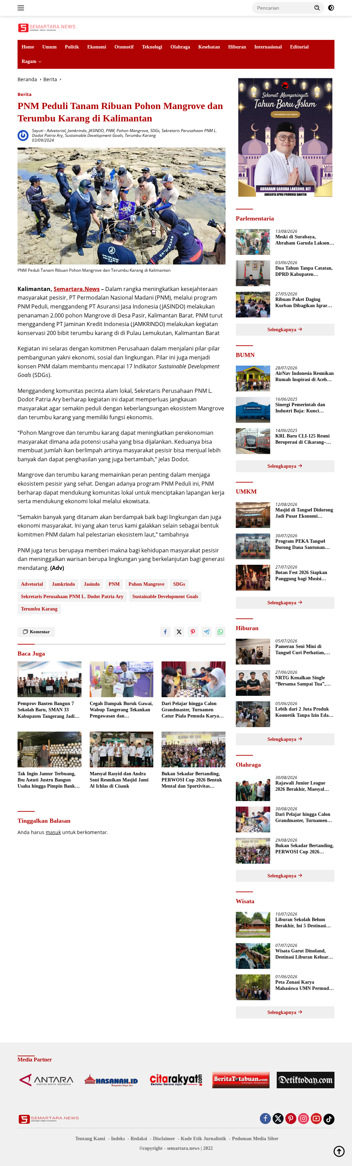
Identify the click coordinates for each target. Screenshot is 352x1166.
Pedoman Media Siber (255, 1138)
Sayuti (37, 130)
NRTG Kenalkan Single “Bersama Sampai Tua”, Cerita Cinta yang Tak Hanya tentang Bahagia (300, 681)
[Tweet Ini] (179, 632)
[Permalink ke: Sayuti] (23, 134)
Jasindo (92, 584)
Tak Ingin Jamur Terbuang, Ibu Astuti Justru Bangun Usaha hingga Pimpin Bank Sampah (47, 780)
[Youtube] (316, 1119)
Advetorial (56, 130)
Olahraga (180, 47)
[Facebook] (265, 1119)
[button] (317, 7)
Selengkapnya (282, 329)
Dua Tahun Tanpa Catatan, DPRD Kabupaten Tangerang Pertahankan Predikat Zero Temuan (304, 272)
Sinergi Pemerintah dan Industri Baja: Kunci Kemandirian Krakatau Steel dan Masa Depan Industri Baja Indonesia (300, 408)
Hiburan (237, 47)
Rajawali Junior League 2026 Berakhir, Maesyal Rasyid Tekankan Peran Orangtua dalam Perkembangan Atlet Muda (303, 786)
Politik (72, 47)
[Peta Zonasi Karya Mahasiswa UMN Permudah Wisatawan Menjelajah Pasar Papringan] (253, 987)
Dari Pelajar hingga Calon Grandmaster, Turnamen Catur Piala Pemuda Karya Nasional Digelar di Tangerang (193, 710)
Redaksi (139, 1138)
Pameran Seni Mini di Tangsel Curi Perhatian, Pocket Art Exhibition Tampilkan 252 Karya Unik (304, 650)
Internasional (268, 47)
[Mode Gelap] (331, 8)
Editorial (299, 47)
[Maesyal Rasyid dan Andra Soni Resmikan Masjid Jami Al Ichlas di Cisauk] (122, 749)
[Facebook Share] (165, 632)
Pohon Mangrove (132, 130)
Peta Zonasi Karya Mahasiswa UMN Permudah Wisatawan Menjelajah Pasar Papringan (304, 986)
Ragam (29, 61)
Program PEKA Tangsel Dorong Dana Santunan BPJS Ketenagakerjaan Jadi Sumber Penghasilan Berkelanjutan (304, 545)
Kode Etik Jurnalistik (203, 1138)
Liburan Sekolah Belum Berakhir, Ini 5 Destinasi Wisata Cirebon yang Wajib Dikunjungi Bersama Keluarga (304, 923)
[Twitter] (278, 1119)
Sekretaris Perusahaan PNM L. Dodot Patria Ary (72, 596)
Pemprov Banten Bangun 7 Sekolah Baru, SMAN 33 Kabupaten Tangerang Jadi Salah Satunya (46, 710)
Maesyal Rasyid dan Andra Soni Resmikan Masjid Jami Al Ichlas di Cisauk (119, 780)
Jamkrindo (77, 130)
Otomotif (124, 47)
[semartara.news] (47, 27)
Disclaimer (164, 1138)
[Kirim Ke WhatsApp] (220, 632)
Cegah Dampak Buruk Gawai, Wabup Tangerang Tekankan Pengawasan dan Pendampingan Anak (121, 710)
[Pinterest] (290, 1119)
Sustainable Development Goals (94, 135)
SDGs (155, 130)
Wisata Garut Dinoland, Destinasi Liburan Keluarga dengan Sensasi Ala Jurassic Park (304, 954)
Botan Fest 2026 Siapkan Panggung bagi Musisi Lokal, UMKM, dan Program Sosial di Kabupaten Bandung (301, 576)
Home (28, 47)
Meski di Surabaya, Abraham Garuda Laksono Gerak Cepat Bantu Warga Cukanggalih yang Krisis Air (303, 240)
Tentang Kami (90, 1138)
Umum (49, 47)
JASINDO (96, 130)
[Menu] (22, 8)
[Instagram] (303, 1119)
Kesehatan (209, 47)
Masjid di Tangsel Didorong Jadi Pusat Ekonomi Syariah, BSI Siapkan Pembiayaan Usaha (304, 513)
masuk (53, 832)
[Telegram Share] (206, 632)
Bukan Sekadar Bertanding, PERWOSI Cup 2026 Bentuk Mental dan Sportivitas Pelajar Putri (192, 780)
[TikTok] (328, 1119)
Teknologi (152, 47)
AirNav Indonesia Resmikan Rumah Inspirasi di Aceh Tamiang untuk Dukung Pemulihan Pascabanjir (304, 377)
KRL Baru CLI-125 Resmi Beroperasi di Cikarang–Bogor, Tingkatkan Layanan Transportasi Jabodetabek (304, 439)
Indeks (118, 1138)
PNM (110, 130)
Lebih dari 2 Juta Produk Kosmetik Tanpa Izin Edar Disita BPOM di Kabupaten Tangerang (304, 712)
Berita (25, 94)
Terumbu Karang (140, 135)
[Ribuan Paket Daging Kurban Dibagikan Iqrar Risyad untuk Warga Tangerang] (253, 304)
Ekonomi (96, 47)
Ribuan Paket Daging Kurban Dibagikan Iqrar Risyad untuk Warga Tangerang (301, 303)
